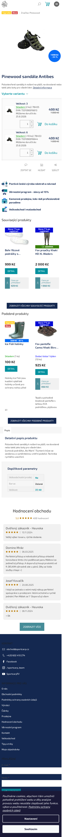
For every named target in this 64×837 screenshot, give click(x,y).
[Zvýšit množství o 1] (31, 122)
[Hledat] (39, 4)
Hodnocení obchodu (32, 510)
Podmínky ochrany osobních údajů (19, 699)
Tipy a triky (7, 743)
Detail (11, 271)
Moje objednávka (11, 749)
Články (5, 710)
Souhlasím (30, 829)
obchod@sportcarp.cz (18, 649)
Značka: (30, 12)
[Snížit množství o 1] (31, 126)
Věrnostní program (11, 727)
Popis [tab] (7, 430)
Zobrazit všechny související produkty (32, 305)
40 (40, 489)
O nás (4, 688)
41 (6, 409)
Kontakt (6, 732)
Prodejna (6, 716)
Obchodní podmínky (12, 694)
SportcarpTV (13, 673)
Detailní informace (42, 87)
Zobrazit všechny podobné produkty (32, 420)
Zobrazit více (32, 626)
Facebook (12, 661)
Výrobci (6, 705)
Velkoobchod (8, 738)
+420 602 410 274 (16, 655)
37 (36, 489)
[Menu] (56, 4)
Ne (36, 477)
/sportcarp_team (15, 667)
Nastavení (30, 818)
